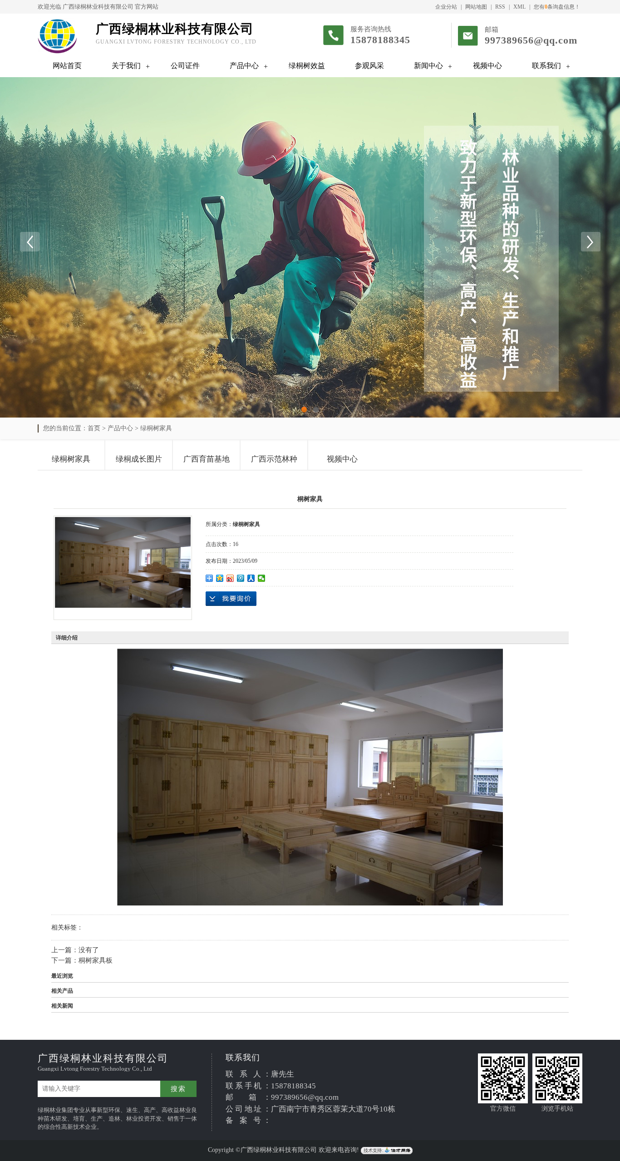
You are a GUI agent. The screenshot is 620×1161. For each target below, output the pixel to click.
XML (519, 7)
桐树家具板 (96, 960)
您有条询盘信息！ (557, 7)
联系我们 (546, 65)
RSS (500, 7)
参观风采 (369, 65)
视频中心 (487, 65)
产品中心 (244, 65)
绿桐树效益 (307, 65)
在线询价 (231, 598)
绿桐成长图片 (139, 459)
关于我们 (126, 65)
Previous (29, 242)
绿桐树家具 (156, 428)
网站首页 (67, 65)
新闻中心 (428, 65)
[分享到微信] (262, 578)
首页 (94, 428)
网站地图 (476, 7)
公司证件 (185, 65)
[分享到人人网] (251, 578)
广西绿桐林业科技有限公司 (98, 6)
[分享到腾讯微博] (241, 578)
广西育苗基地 (206, 459)
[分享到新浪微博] (230, 578)
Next (590, 242)
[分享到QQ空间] (220, 578)
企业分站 (446, 7)
